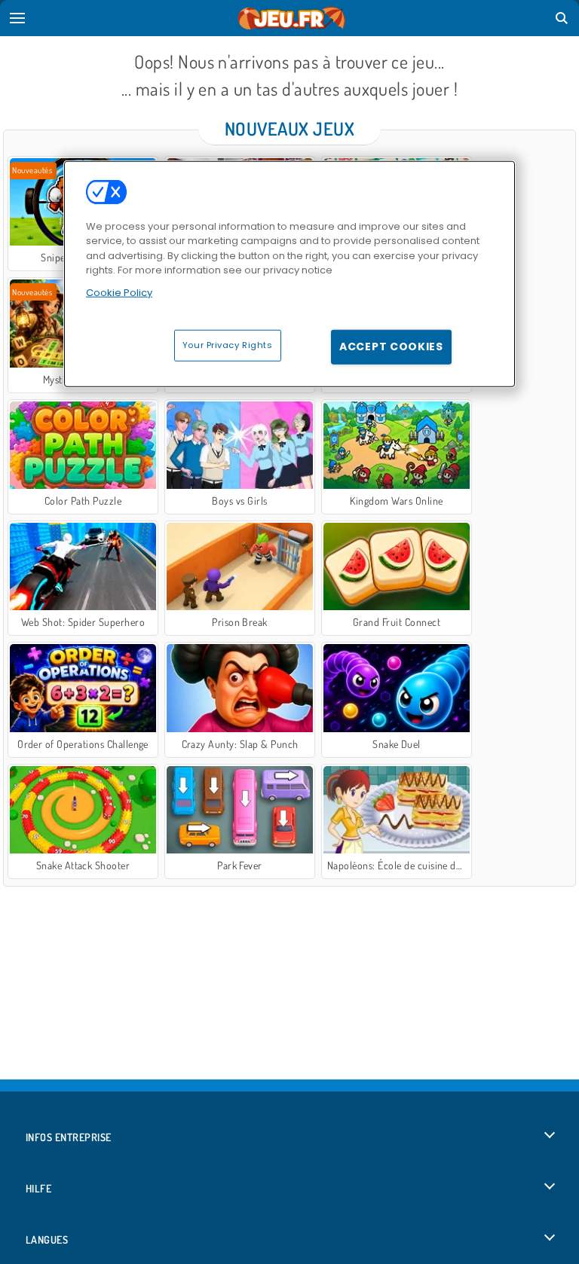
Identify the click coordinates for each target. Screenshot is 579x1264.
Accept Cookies (391, 346)
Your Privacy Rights (227, 345)
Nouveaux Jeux (289, 128)
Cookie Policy (119, 292)
